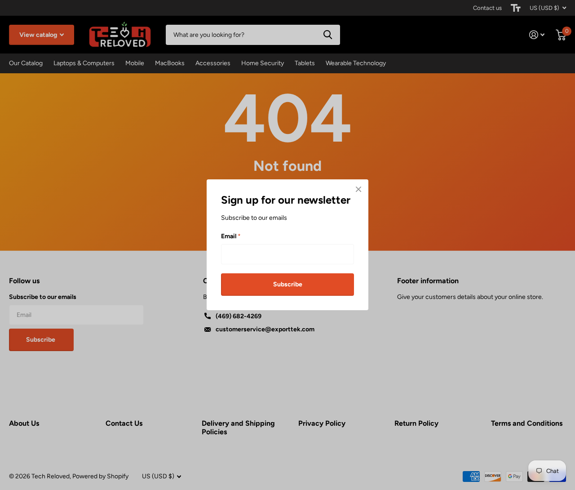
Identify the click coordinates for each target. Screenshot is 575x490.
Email (231, 236)
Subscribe (287, 284)
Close (358, 189)
